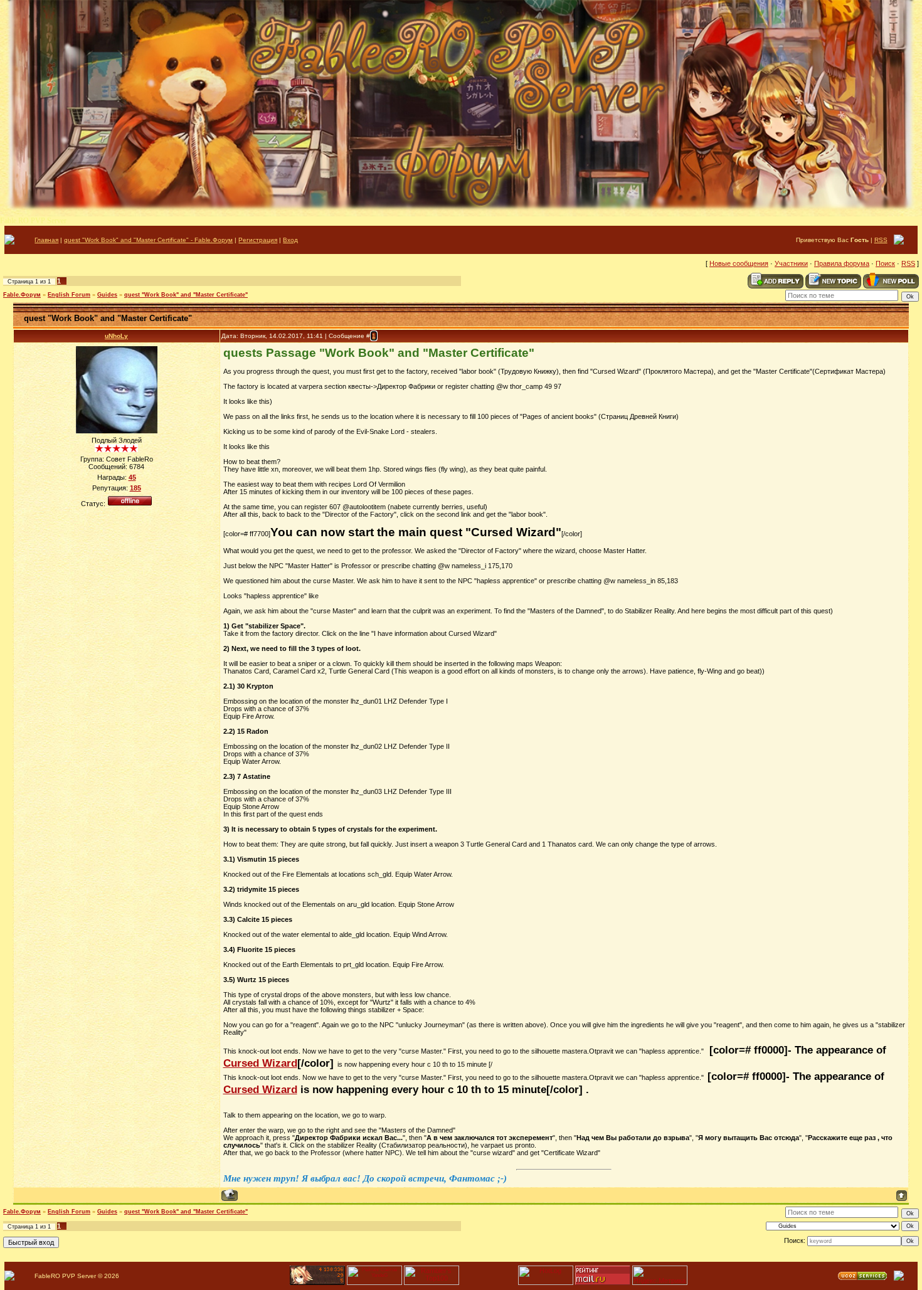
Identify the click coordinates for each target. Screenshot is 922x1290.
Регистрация (257, 239)
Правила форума (841, 263)
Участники (791, 263)
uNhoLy (116, 335)
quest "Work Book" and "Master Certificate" (186, 295)
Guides (107, 295)
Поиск (885, 263)
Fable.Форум (22, 295)
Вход (290, 239)
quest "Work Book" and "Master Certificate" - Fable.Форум (148, 239)
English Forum (69, 295)
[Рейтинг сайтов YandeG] (374, 1283)
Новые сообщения (738, 263)
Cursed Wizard (260, 1063)
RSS (881, 239)
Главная (46, 239)
